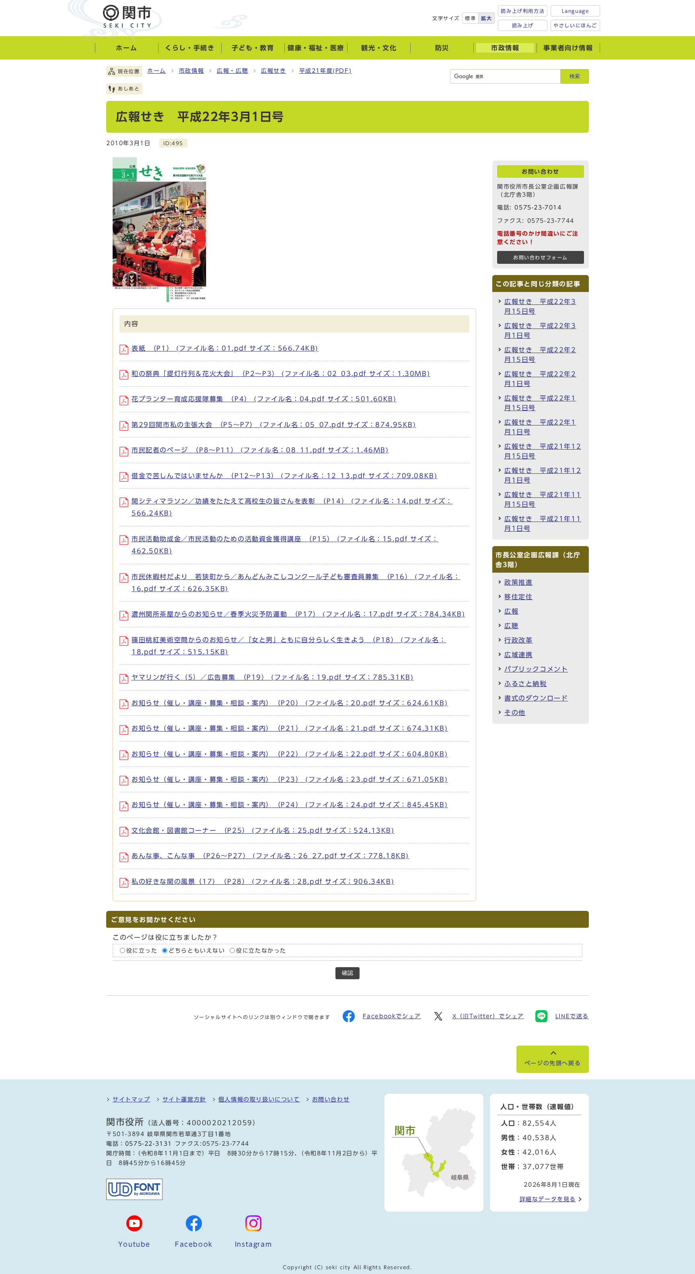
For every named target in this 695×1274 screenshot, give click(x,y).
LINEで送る (572, 1016)
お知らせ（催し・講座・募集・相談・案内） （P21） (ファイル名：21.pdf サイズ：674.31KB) (290, 728)
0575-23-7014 (537, 207)
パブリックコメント (536, 669)
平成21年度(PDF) (325, 71)
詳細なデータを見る (548, 1199)
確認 (347, 973)
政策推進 (518, 582)
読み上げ (523, 25)
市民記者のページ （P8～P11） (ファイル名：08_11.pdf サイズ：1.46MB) (260, 450)
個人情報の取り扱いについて (259, 1099)
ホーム (156, 71)
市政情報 (191, 71)
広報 (511, 611)
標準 (470, 18)
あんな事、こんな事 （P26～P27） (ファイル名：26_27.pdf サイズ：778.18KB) (270, 856)
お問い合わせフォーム (540, 257)
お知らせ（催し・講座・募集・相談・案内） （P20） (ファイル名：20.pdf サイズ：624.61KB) (290, 703)
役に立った (142, 950)
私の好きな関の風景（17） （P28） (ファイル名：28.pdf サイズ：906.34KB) (263, 881)
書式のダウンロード (536, 698)
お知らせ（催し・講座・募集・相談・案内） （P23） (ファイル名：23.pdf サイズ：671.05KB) (290, 779)
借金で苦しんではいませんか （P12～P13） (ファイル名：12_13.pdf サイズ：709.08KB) (284, 476)
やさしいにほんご (575, 25)
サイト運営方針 (184, 1099)
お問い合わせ (331, 1099)
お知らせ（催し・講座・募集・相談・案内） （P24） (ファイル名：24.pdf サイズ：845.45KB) (290, 804)
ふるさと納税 (525, 683)
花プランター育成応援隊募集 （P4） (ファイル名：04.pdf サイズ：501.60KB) (264, 399)
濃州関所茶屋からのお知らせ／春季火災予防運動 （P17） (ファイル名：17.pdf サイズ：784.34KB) (298, 614)
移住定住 (518, 597)
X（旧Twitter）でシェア (488, 1016)
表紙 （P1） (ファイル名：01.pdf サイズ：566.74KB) (225, 348)
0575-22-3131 (148, 1144)
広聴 (511, 626)
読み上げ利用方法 (523, 10)
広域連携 (518, 654)
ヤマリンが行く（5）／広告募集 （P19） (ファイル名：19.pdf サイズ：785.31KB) (272, 677)
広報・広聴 (232, 71)
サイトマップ (131, 1099)
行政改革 (518, 640)
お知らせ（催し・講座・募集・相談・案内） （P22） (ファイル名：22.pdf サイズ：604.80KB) (290, 754)
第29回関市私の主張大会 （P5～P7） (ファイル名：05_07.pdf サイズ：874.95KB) (274, 424)
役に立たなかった (261, 950)
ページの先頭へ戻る (552, 1063)
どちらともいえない (197, 950)
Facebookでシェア (392, 1016)
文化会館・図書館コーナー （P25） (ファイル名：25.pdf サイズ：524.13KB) (263, 830)
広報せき (273, 71)
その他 (515, 712)
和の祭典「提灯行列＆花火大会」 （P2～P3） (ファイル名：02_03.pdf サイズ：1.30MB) (281, 373)
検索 (575, 76)
